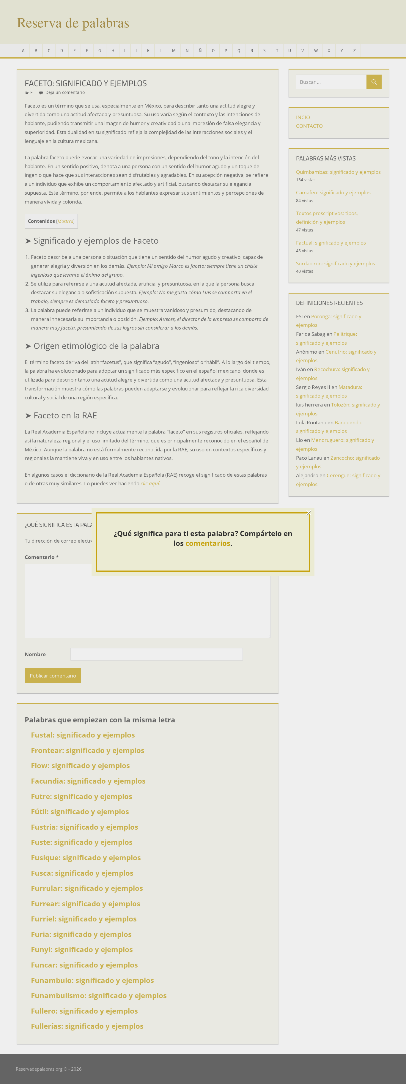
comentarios (207, 543)
